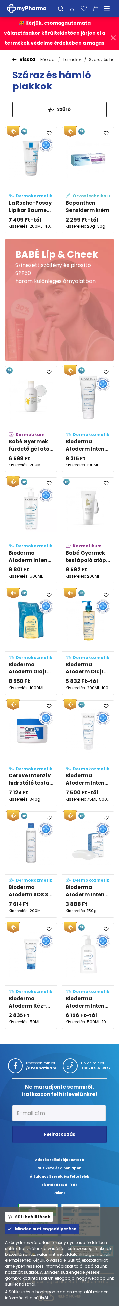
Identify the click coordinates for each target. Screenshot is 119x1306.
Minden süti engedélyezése (45, 1229)
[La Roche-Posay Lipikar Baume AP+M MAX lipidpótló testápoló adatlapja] (31, 180)
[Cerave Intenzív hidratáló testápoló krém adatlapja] (31, 753)
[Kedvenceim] (83, 8)
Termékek (72, 59)
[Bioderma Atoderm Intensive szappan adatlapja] (88, 864)
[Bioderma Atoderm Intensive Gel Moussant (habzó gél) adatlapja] (88, 976)
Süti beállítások (32, 1217)
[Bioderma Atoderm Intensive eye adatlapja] (88, 419)
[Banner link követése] (59, 300)
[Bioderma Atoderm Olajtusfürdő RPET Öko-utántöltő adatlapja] (31, 642)
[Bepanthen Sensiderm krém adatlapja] (88, 180)
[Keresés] (60, 8)
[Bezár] (113, 38)
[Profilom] (72, 8)
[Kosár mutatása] (96, 8)
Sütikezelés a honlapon (32, 1292)
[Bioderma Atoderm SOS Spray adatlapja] (31, 864)
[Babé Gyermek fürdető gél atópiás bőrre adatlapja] (31, 419)
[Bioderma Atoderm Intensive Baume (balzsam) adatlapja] (88, 753)
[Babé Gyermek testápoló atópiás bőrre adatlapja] (88, 530)
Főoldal (48, 59)
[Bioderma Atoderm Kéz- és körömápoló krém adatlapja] (31, 976)
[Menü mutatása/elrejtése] (109, 8)
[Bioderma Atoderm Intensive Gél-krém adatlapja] (31, 530)
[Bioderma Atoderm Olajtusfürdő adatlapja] (88, 642)
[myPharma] (31, 8)
